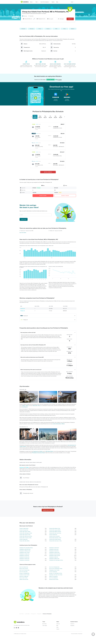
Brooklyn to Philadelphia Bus (24, 573)
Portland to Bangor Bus (24, 539)
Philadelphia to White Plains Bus (25, 549)
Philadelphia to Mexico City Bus (54, 555)
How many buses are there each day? (28, 332)
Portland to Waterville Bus (24, 528)
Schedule (23, 28)
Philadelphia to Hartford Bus (54, 547)
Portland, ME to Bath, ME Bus (25, 540)
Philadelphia (39, 613)
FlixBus (27, 467)
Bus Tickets (22, 613)
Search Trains (65, 195)
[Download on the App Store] (55, 94)
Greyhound (22, 308)
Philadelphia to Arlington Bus (24, 553)
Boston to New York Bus (24, 568)
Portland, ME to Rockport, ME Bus (55, 539)
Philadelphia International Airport (38, 452)
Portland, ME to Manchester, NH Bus (26, 536)
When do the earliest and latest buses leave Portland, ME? (32, 357)
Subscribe (23, 219)
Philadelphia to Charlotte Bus (24, 560)
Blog (57, 1)
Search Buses (42, 195)
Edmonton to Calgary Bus (24, 576)
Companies (72, 625)
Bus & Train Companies (45, 1)
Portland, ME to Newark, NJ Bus (25, 534)
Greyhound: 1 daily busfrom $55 (26, 230)
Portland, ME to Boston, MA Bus (25, 531)
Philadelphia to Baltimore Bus (54, 558)
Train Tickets (44, 625)
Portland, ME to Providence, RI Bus (25, 537)
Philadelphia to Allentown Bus (54, 552)
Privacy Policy (80, 633)
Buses (31, 1)
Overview (31, 28)
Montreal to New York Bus (53, 579)
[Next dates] (65, 117)
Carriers (48, 28)
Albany (27, 405)
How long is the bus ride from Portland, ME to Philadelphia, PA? (33, 344)
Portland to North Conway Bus (54, 536)
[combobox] (27, 18)
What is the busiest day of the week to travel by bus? (30, 369)
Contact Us (72, 623)
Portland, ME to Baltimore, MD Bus (55, 531)
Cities (64, 28)
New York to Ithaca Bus (24, 571)
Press (57, 627)
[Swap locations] (34, 19)
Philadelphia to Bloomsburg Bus (54, 553)
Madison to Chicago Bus (53, 576)
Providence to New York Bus (24, 574)
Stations (72, 28)
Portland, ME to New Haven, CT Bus (55, 540)
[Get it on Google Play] (67, 94)
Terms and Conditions (74, 633)
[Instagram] (14, 627)
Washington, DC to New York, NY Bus (55, 574)
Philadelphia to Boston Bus (54, 549)
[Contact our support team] (93, 634)
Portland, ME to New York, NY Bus (55, 533)
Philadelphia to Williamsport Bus (25, 550)
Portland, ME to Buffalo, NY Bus (54, 528)
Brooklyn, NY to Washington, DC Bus (55, 573)
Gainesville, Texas (36, 405)
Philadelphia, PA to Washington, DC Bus (56, 560)
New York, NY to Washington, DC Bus (55, 568)
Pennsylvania (33, 613)
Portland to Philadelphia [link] (47, 613)
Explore (53, 1)
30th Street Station (49, 451)
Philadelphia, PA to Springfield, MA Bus (26, 547)
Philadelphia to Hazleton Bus (24, 558)
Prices (40, 28)
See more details (23, 232)
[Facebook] (16, 627)
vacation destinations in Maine (58, 423)
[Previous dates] (31, 117)
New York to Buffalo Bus (53, 577)
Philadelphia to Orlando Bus (24, 555)
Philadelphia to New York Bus (25, 552)
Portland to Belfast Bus (53, 534)
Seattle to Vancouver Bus (24, 579)
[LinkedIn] (18, 627)
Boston (24, 405)
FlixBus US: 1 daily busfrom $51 (56, 230)
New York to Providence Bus (24, 570)
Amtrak (41, 451)
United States (27, 613)
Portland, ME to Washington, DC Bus (26, 533)
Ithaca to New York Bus (24, 577)
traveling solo (25, 406)
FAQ (56, 28)
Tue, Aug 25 (51, 18)
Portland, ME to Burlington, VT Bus (55, 537)
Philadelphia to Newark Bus (54, 550)
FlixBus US (22, 310)
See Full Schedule (48, 172)
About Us (58, 623)
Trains (37, 1)
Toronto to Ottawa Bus (53, 571)
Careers (57, 629)
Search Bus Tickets (48, 510)
